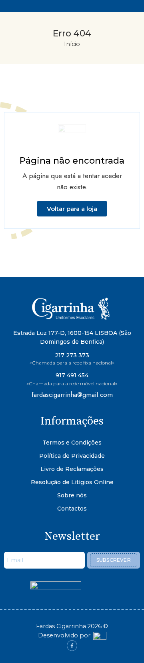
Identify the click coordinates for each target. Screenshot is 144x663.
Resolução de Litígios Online (72, 482)
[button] (72, 208)
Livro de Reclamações (72, 469)
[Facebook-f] (72, 645)
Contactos (72, 508)
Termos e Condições (72, 442)
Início (72, 44)
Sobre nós (72, 495)
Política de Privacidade (72, 455)
